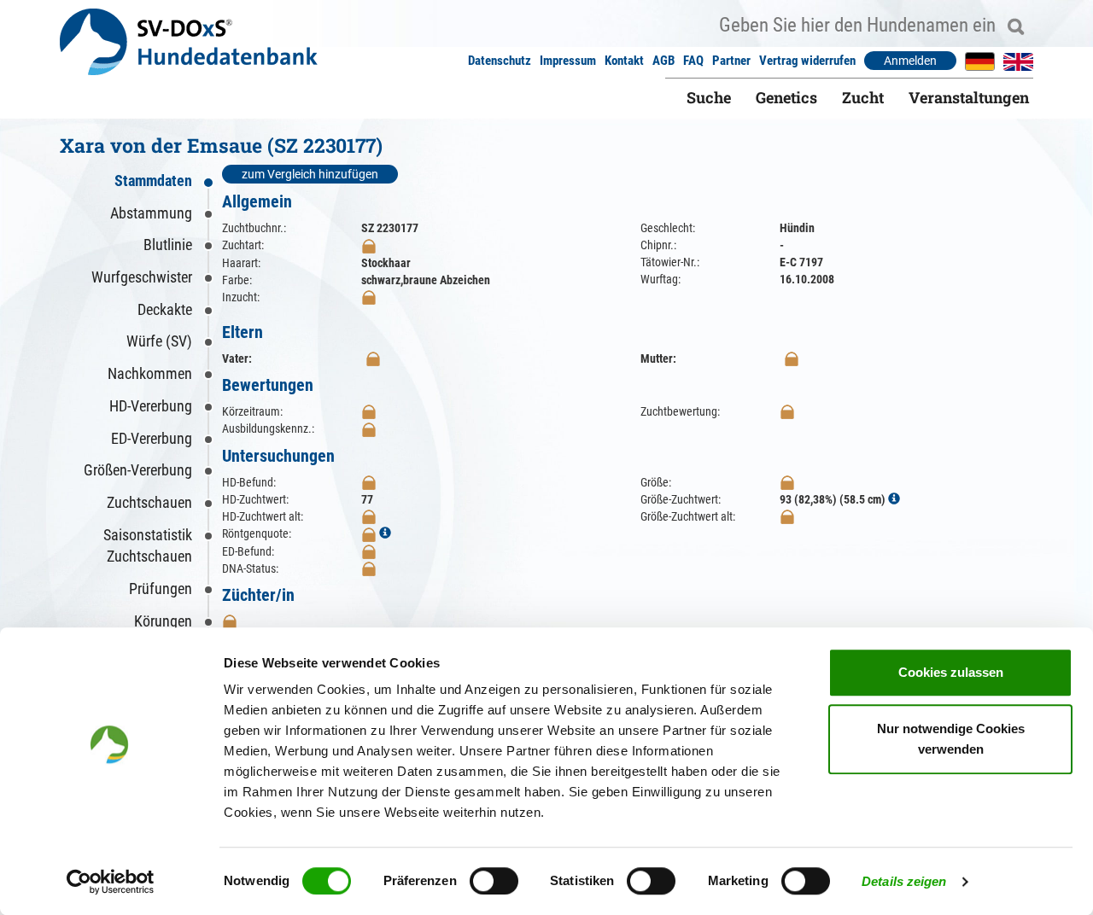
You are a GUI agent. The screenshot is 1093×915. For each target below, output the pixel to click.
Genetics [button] (786, 97)
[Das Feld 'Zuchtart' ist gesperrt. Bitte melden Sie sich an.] (369, 245)
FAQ (693, 60)
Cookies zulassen (950, 672)
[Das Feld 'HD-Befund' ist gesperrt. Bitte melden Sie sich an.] (369, 482)
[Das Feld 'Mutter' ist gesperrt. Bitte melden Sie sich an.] (791, 358)
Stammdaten (153, 180)
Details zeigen (904, 881)
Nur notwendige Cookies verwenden (951, 738)
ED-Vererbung (151, 438)
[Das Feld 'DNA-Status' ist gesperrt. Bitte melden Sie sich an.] (369, 568)
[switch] (494, 881)
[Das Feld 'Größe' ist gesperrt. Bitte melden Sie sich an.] (787, 482)
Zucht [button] (863, 97)
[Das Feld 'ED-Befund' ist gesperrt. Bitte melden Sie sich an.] (369, 551)
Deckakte (164, 309)
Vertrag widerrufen (807, 60)
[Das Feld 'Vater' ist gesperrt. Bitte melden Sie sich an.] (373, 358)
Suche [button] (709, 97)
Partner (731, 60)
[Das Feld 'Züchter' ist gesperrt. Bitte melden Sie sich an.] (229, 621)
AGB (663, 60)
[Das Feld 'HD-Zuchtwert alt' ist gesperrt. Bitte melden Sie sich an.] (369, 516)
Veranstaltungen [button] (969, 97)
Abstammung (151, 213)
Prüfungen (160, 588)
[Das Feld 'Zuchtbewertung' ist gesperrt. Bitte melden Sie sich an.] (787, 411)
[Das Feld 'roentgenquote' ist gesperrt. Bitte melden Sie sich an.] (369, 533)
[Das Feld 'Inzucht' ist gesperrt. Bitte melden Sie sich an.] (369, 297)
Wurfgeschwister (141, 277)
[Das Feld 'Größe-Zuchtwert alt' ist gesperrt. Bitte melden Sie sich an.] (787, 516)
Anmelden (910, 60)
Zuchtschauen (149, 502)
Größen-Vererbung (138, 470)
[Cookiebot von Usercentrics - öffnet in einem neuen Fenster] (110, 882)
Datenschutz (499, 60)
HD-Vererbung (150, 406)
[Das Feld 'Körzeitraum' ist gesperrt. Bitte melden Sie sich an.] (369, 411)
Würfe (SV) (159, 341)
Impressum (568, 60)
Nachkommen (150, 373)
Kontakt (624, 60)
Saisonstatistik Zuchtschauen (147, 546)
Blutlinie (167, 245)
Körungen (163, 621)
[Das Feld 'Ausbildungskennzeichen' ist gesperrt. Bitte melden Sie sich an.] (369, 428)
